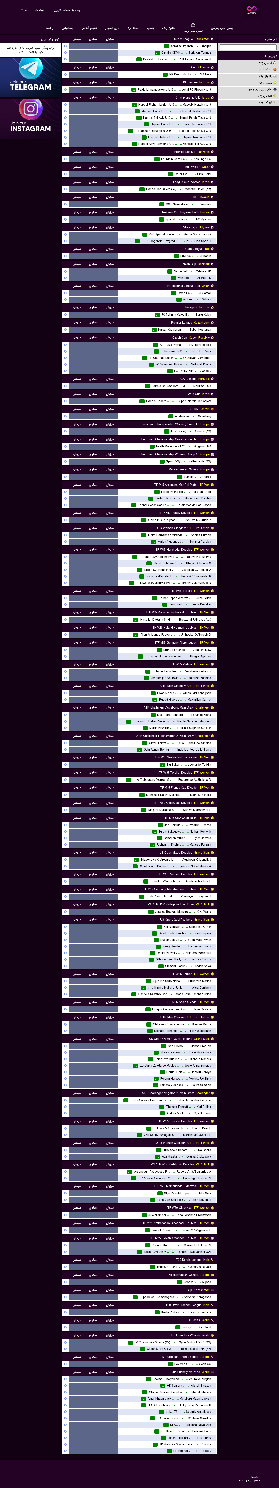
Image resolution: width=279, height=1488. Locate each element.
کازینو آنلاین (89, 28)
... (110, 46)
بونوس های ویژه (248, 1480)
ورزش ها (269, 56)
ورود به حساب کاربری (67, 10)
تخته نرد (133, 28)
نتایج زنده (168, 28)
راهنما (50, 28)
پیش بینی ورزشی (222, 28)
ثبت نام (39, 10)
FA (25, 10)
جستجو (270, 39)
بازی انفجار (112, 28)
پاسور (150, 28)
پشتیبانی (67, 28)
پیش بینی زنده (193, 30)
